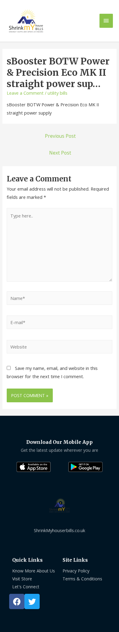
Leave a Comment (25, 93)
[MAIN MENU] (106, 21)
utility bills (57, 93)
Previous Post (60, 136)
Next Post (60, 152)
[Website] (59, 348)
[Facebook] (16, 601)
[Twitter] (32, 601)
